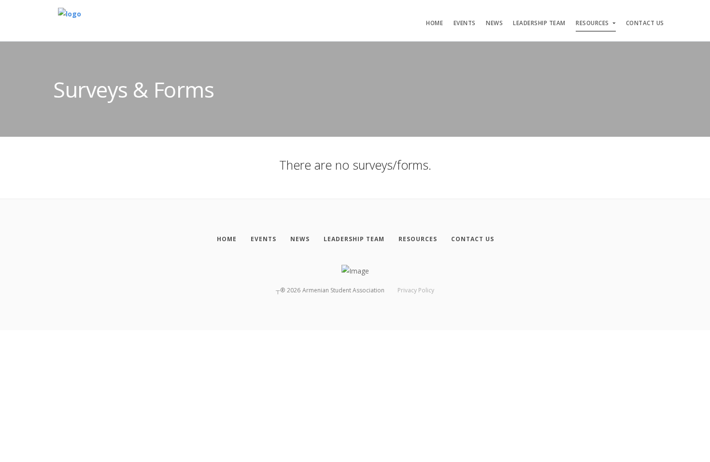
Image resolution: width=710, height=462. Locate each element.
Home (434, 23)
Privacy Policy (416, 290)
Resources (592, 23)
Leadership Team (539, 23)
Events (465, 23)
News (494, 23)
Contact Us (645, 23)
